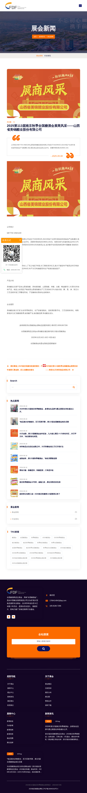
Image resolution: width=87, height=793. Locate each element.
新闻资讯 (10, 697)
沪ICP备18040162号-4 (50, 789)
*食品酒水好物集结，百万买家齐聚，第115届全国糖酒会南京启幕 (44, 422)
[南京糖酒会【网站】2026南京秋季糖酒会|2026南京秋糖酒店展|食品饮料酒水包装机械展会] (15, 5)
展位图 (47, 697)
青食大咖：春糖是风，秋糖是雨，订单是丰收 (36, 470)
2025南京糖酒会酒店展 (19, 558)
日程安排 (48, 688)
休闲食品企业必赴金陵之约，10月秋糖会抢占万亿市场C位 (41, 446)
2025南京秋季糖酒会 (54, 553)
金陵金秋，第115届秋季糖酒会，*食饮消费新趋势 (38, 458)
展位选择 (10, 742)
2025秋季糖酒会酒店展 (38, 558)
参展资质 (10, 734)
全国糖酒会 (32, 325)
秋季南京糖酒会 (42, 543)
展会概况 (48, 684)
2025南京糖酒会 (65, 548)
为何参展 (10, 725)
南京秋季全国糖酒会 (32, 548)
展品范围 (10, 738)
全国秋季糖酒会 (17, 548)
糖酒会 (14, 537)
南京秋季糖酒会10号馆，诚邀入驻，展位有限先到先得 (40, 482)
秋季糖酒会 (35, 537)
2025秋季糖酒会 (59, 537)
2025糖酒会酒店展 (56, 558)
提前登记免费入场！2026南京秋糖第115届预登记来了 (40, 494)
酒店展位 (10, 701)
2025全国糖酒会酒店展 (19, 563)
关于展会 (10, 684)
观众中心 (10, 692)
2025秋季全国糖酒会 (19, 553)
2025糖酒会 (46, 537)
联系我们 (10, 705)
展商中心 (10, 688)
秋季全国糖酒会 (56, 543)
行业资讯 (15, 519)
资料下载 (48, 705)
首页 (35, 36)
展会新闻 (15, 512)
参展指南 (10, 730)
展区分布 (48, 692)
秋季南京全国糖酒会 (50, 548)
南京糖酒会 (15, 543)
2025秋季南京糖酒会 (36, 553)
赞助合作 (48, 701)
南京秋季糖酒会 (28, 543)
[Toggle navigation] (80, 5)
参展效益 (10, 721)
